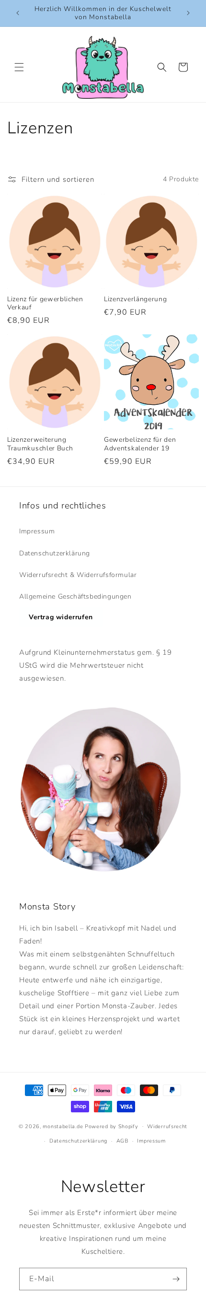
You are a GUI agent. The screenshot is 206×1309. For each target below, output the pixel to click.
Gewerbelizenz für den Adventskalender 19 (140, 444)
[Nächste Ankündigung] (188, 13)
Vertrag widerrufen (61, 617)
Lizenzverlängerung (135, 299)
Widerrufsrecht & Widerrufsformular (78, 574)
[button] (19, 67)
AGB (122, 1140)
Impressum (37, 531)
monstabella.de (63, 1126)
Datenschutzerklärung (54, 553)
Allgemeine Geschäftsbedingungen (75, 596)
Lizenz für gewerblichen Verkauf (45, 303)
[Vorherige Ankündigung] (17, 13)
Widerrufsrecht (167, 1126)
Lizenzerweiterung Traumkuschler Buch (40, 444)
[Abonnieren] (175, 1279)
